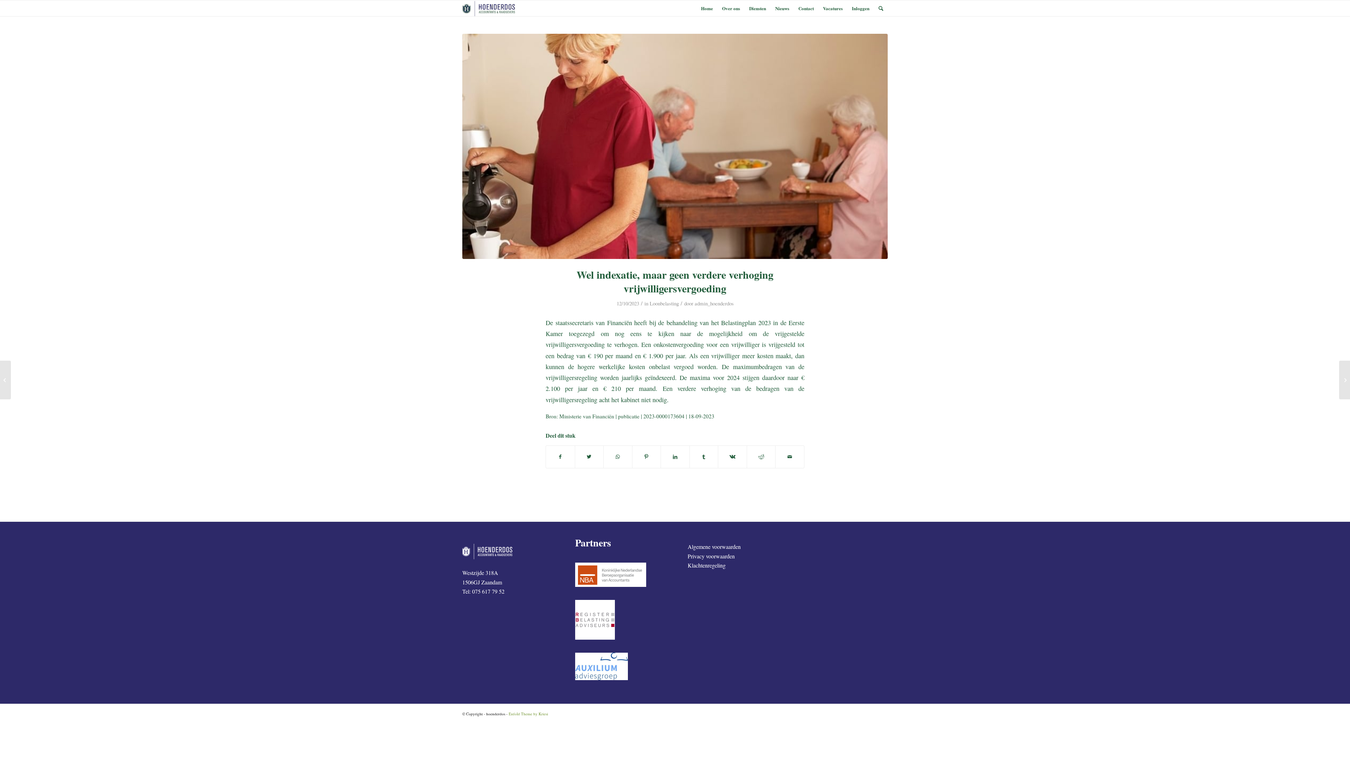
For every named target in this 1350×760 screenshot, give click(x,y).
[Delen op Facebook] (560, 457)
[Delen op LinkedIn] (675, 457)
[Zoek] (881, 8)
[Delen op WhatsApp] (618, 457)
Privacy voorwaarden (711, 556)
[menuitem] (707, 8)
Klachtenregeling (707, 565)
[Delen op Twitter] (589, 457)
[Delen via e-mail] (790, 457)
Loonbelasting (664, 303)
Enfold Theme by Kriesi (528, 713)
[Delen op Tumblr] (704, 457)
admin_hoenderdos (714, 303)
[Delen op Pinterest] (646, 457)
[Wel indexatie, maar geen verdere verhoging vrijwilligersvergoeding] (675, 146)
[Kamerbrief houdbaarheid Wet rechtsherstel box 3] (1344, 380)
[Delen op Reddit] (761, 457)
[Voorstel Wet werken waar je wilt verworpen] (5, 380)
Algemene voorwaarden (714, 546)
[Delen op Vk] (732, 457)
